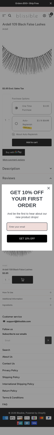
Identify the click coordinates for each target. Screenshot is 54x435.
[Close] (48, 188)
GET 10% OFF (27, 238)
